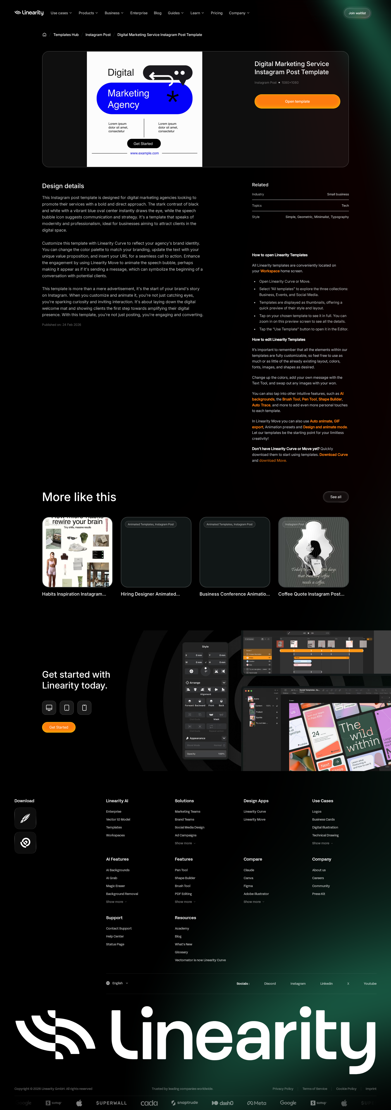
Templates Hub (66, 34)
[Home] (28, 13)
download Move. (273, 460)
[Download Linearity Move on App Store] (25, 843)
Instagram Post (98, 34)
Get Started (58, 727)
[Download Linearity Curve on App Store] (25, 818)
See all (335, 497)
